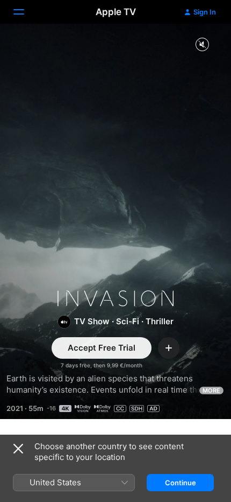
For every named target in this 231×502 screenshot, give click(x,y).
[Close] (18, 449)
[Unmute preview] (202, 45)
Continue (180, 482)
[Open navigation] (25, 12)
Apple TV (116, 11)
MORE (211, 390)
